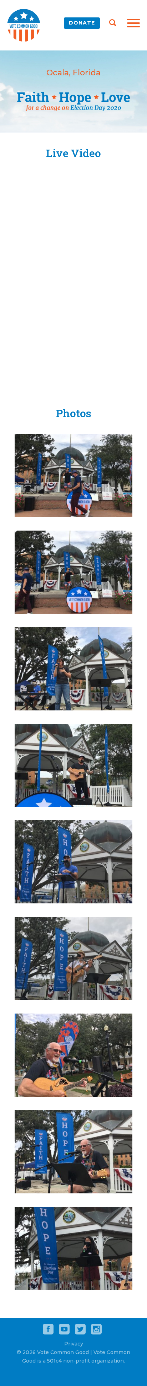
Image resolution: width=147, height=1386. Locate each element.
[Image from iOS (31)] (73, 708)
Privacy (73, 1344)
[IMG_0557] (73, 1094)
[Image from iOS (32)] (73, 805)
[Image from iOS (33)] (73, 901)
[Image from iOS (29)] (73, 515)
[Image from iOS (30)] (73, 611)
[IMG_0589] (73, 1288)
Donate (82, 23)
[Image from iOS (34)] (73, 998)
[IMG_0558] (73, 1191)
